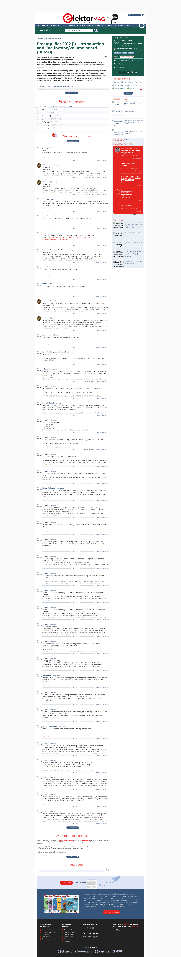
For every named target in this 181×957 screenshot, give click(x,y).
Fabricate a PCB (73, 856)
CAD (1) (70, 106)
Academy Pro (100, 25)
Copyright (45, 934)
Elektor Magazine (70, 932)
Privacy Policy (47, 930)
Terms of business (48, 932)
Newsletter (118, 25)
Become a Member (134, 15)
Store (127, 25)
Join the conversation (127, 56)
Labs (108, 25)
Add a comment (73, 141)
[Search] (96, 30)
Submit (66, 939)
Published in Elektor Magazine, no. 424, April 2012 (55, 86)
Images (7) (43, 106)
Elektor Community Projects (51, 39)
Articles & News (67, 25)
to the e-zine (74, 883)
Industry (80, 25)
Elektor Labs (68, 934)
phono (125, 52)
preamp (131, 52)
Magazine (53, 25)
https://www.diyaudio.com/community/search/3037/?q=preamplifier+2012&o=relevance (66, 238)
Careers (67, 941)
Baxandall (117, 52)
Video (89, 25)
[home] (38, 26)
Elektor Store (69, 937)
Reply (49, 158)
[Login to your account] (143, 15)
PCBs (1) (62, 106)
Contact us (46, 937)
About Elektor (69, 930)
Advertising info (48, 939)
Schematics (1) (53, 106)
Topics (44, 25)
